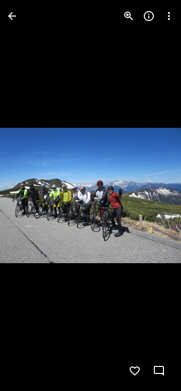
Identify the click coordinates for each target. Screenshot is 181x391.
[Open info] (149, 16)
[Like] (135, 371)
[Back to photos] (12, 16)
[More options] (169, 16)
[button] (28, 195)
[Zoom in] (129, 16)
